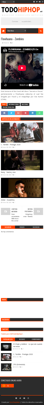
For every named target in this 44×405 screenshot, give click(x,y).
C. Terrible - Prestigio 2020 (10, 145)
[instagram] (42, 2)
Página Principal (8, 107)
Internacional (14, 104)
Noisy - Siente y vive (8, 172)
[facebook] (34, 2)
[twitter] (37, 2)
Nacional (25, 104)
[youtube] (39, 2)
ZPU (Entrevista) (19, 364)
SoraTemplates (15, 402)
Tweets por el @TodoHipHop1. (12, 334)
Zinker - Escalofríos (8, 200)
